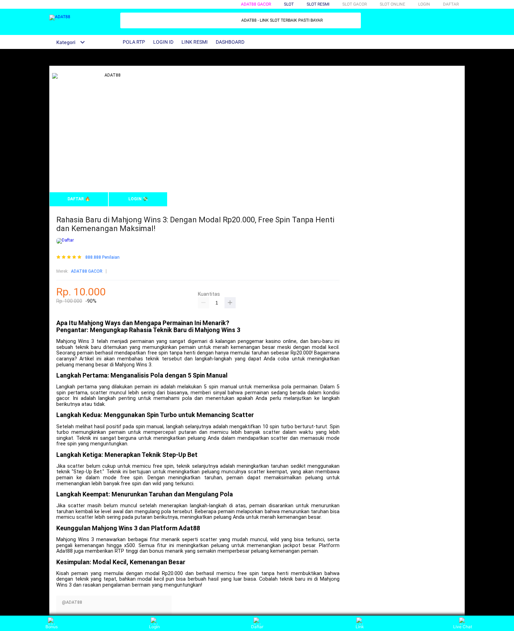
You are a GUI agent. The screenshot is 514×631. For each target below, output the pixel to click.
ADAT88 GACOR (256, 4)
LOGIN (424, 4)
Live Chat (462, 626)
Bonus (51, 626)
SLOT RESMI (318, 4)
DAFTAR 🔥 (78, 198)
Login (154, 626)
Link (360, 626)
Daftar (257, 626)
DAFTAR (451, 4)
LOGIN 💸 (138, 198)
